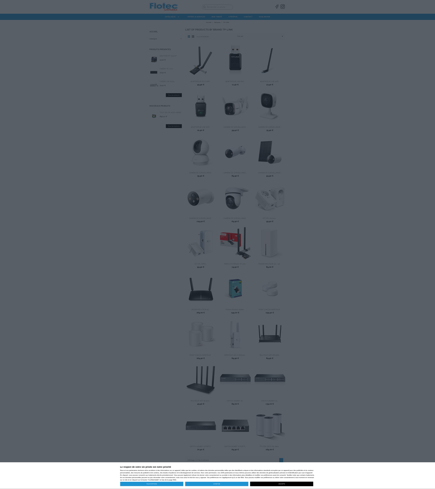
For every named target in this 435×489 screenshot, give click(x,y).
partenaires (133, 470)
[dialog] (217, 475)
